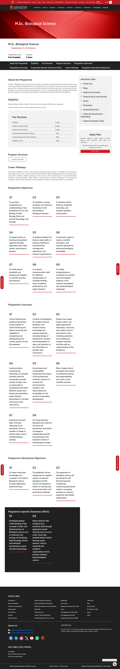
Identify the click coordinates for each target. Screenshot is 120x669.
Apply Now (13, 2)
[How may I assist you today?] (115, 664)
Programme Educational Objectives (96, 68)
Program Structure (63, 63)
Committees (11, 651)
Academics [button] (78, 7)
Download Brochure (90, 110)
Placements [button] (87, 7)
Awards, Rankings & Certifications (43, 603)
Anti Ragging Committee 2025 (69, 612)
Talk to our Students (117, 463)
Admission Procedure (91, 92)
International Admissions (23, 2)
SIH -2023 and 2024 (92, 609)
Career (106, 2)
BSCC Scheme (2, 469)
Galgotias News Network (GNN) (69, 618)
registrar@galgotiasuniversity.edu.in (21, 630)
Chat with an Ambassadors (15, 656)
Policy (62, 609)
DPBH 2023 (64, 600)
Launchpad (105, 7)
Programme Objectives (83, 63)
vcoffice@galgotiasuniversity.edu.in (21, 633)
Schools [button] (45, 7)
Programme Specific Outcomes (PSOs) (46, 68)
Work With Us (12, 612)
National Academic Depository (42, 600)
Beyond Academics (13, 603)
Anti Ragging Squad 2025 (68, 615)
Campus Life (49, 2)
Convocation (64, 603)
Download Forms (39, 612)
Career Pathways (72, 68)
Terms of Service (53, 666)
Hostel (85, 101)
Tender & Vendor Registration (42, 615)
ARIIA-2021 (37, 609)
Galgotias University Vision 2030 (70, 606)
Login (38, 2)
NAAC (88, 615)
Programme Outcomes (19, 68)
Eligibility (35, 63)
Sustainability (97, 7)
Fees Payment (91, 606)
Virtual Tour (87, 84)
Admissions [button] (61, 7)
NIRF (44, 2)
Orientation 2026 (2, 282)
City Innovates (107, 666)
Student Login (12, 609)
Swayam (10, 615)
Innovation (82, 2)
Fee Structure (47, 63)
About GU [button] (37, 7)
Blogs (85, 88)
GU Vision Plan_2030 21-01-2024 (17, 654)
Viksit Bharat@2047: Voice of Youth (44, 618)
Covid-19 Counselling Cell (15, 606)
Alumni (34, 2)
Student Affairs (59, 2)
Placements (87, 105)
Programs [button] (52, 7)
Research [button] (69, 7)
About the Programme (19, 63)
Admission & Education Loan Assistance (45, 606)
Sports (89, 612)
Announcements (90, 2)
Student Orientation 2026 (93, 121)
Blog (88, 603)
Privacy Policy (64, 666)
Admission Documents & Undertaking (92, 115)
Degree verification (99, 2)
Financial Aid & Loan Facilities (94, 97)
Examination (11, 600)
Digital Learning (12, 618)
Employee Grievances (71, 2)
